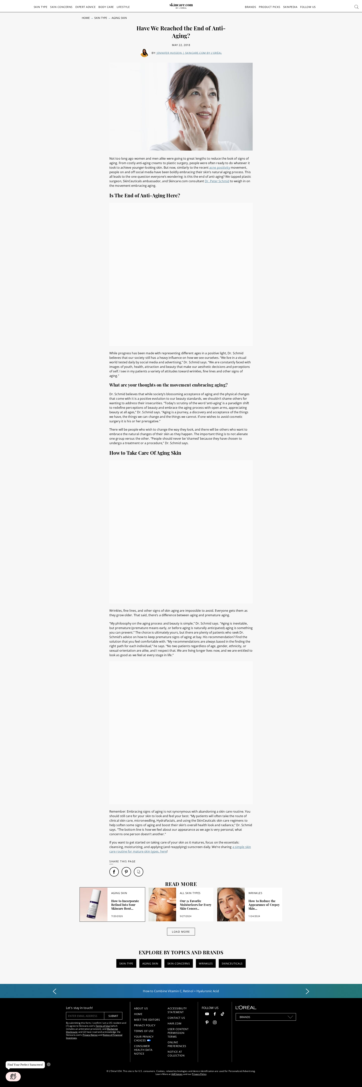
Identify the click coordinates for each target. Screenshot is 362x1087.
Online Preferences (177, 1044)
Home (86, 18)
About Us (141, 1008)
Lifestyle (123, 7)
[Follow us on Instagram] (215, 1022)
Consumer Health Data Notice (143, 1049)
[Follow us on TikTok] (222, 1014)
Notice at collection (176, 1053)
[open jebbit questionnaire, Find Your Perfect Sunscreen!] (13, 1076)
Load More (181, 931)
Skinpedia (290, 7)
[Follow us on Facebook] (215, 1014)
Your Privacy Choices (143, 1038)
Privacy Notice (90, 1034)
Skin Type (41, 7)
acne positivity (219, 167)
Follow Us (308, 7)
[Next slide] (307, 991)
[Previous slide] (54, 991)
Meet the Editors (147, 1019)
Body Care (106, 7)
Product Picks (269, 7)
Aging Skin (119, 18)
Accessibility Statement (177, 1010)
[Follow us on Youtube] (207, 1014)
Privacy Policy (144, 1025)
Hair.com (174, 1023)
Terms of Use (103, 1025)
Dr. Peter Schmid (217, 181)
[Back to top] (353, 1078)
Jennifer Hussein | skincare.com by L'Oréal (189, 53)
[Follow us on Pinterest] (207, 1022)
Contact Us (176, 1018)
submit (113, 1016)
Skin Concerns (61, 7)
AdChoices (177, 1074)
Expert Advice (85, 7)
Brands (250, 7)
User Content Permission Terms (178, 1032)
